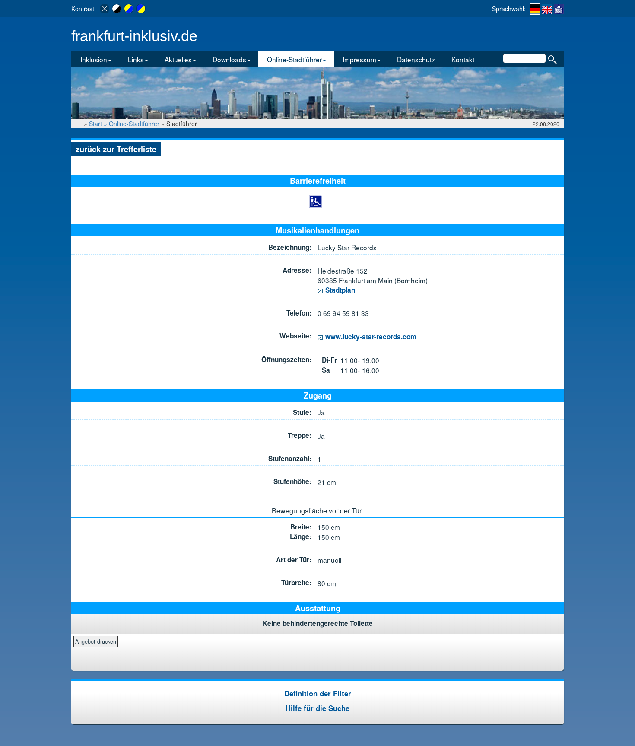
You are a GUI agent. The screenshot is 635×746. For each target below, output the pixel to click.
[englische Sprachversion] (547, 8)
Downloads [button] (229, 59)
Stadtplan (339, 290)
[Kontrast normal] (104, 8)
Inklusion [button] (93, 59)
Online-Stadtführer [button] (294, 59)
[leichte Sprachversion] (559, 8)
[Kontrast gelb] (129, 8)
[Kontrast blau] (141, 8)
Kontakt (462, 59)
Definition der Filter (317, 693)
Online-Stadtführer (134, 123)
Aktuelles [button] (178, 59)
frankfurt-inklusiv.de (134, 36)
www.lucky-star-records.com (370, 336)
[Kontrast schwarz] (116, 8)
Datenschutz (416, 59)
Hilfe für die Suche (317, 708)
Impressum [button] (359, 59)
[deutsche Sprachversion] (535, 9)
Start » (99, 123)
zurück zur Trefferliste (116, 149)
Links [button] (136, 59)
